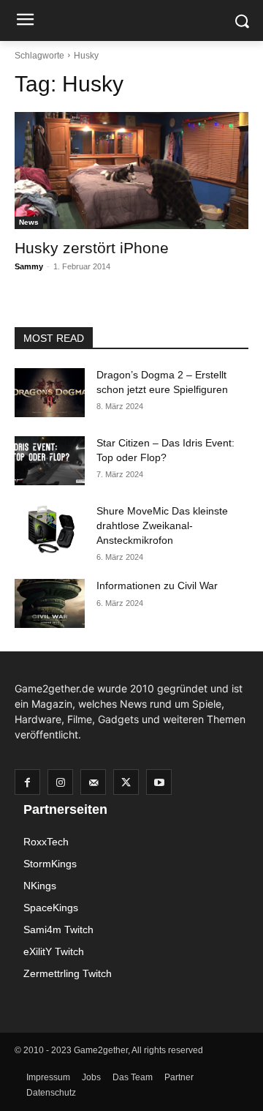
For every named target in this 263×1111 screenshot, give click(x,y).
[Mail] (93, 782)
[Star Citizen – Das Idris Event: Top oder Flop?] (50, 460)
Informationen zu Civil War (157, 585)
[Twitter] (126, 782)
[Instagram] (60, 782)
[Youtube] (159, 782)
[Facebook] (27, 782)
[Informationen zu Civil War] (50, 603)
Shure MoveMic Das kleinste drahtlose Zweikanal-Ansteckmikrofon (162, 525)
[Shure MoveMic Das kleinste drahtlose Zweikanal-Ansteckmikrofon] (50, 528)
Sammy (29, 266)
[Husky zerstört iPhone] (131, 170)
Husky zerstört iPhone (92, 247)
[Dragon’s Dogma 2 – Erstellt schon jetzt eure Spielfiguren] (50, 392)
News (29, 222)
